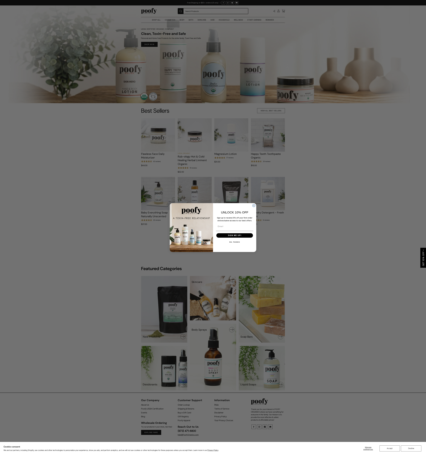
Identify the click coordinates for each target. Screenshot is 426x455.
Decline (411, 448)
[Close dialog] (253, 205)
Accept (389, 448)
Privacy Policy (212, 450)
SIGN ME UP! (234, 235)
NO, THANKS (234, 242)
